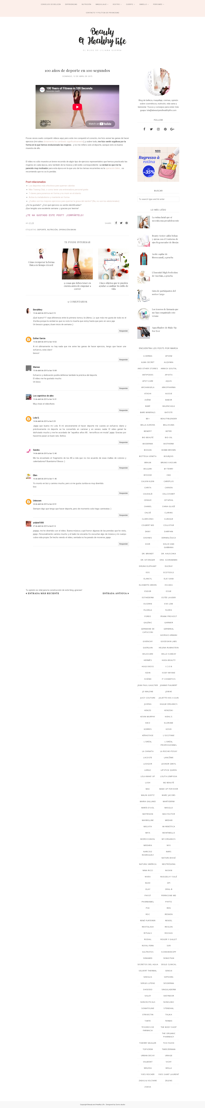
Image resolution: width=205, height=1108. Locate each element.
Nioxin (168, 870)
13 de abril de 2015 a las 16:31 (45, 399)
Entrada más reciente (43, 593)
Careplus (169, 481)
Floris (168, 610)
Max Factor (168, 814)
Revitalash (148, 927)
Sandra (36, 450)
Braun (147, 462)
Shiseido (147, 989)
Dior (147, 544)
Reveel (168, 920)
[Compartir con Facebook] (116, 223)
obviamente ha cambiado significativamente (63, 141)
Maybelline (148, 820)
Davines (148, 537)
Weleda (148, 1068)
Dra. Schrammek (169, 560)
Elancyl (148, 578)
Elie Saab (169, 578)
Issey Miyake (168, 672)
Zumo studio (120, 1104)
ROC (148, 914)
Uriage (169, 1055)
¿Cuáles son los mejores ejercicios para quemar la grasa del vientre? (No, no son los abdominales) (74, 201)
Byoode (148, 475)
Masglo (169, 807)
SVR (169, 945)
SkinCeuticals (147, 1002)
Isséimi (147, 679)
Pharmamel (148, 901)
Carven (169, 487)
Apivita (169, 374)
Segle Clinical (168, 964)
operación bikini (113, 168)
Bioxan (148, 450)
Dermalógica (169, 537)
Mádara (148, 845)
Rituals (148, 933)
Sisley (148, 995)
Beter (169, 431)
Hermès (148, 660)
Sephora (168, 977)
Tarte (148, 1021)
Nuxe (147, 883)
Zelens (169, 1080)
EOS (148, 572)
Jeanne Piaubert (168, 685)
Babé (147, 406)
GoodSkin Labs (169, 641)
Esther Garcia (39, 338)
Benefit (148, 431)
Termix (168, 1021)
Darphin (168, 531)
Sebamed (147, 958)
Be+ (148, 418)
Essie (169, 591)
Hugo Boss (148, 666)
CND (169, 475)
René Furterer (148, 920)
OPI (169, 883)
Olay (147, 889)
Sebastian (168, 958)
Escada (169, 585)
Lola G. (36, 418)
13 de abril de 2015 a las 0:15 (44, 313)
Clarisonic (148, 519)
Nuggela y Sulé (168, 876)
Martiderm (169, 801)
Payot (148, 895)
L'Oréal (148, 741)
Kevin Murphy (147, 716)
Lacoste (147, 757)
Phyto (168, 901)
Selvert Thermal (148, 970)
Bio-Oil (168, 437)
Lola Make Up (148, 776)
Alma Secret (147, 362)
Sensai (168, 970)
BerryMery (37, 309)
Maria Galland (148, 801)
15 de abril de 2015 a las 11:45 (45, 479)
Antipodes (148, 374)
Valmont (148, 1061)
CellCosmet (168, 494)
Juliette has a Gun (169, 698)
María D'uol (147, 807)
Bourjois (168, 456)
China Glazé (168, 506)
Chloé (148, 512)
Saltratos (148, 952)
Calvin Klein (147, 481)
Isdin (148, 672)
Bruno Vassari (169, 462)
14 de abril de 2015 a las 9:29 (44, 421)
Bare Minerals (148, 412)
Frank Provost (169, 616)
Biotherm (169, 443)
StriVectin (148, 1014)
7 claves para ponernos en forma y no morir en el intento (55, 193)
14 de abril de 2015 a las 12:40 (45, 453)
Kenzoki (168, 710)
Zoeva (147, 1087)
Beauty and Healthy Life (96, 1104)
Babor (168, 400)
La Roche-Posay (168, 751)
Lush (147, 782)
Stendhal (169, 1008)
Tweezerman (169, 1049)
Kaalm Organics (169, 704)
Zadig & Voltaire (148, 1080)
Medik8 (169, 820)
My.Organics (169, 839)
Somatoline (147, 1008)
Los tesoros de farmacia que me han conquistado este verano (165, 312)
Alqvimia (168, 362)
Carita (147, 487)
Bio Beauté (148, 437)
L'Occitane (168, 735)
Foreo (147, 616)
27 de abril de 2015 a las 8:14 (44, 526)
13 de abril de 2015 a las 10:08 (45, 371)
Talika (168, 1014)
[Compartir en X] (121, 223)
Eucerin (148, 603)
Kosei (169, 729)
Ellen (35, 475)
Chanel (148, 506)
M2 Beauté (168, 782)
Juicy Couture (147, 698)
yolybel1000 (38, 522)
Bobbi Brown (169, 450)
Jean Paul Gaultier (148, 685)
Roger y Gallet (169, 939)
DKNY (147, 531)
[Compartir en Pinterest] (126, 223)
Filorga (148, 610)
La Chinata (148, 751)
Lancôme (168, 757)
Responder (123, 331)
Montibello (168, 832)
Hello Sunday (168, 654)
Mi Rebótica (168, 826)
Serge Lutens (148, 983)
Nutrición (52, 229)
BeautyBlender (169, 418)
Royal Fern (148, 945)
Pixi (148, 908)
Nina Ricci (148, 870)
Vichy (169, 1061)
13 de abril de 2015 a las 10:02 (45, 342)
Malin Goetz (148, 795)
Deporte (41, 229)
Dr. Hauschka (168, 553)
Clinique (168, 519)
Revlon (169, 927)
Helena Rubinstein (169, 647)
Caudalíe (148, 494)
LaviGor (148, 764)
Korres (148, 729)
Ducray (169, 566)
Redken (169, 914)
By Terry (168, 468)
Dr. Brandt (148, 553)
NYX (169, 845)
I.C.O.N (168, 666)
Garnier (168, 622)
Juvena (147, 704)
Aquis (169, 381)
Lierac (147, 770)
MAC (148, 789)
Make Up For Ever (168, 789)
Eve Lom (168, 603)
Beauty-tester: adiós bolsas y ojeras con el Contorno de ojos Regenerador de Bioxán (165, 239)
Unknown (37, 500)
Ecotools (168, 572)
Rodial (147, 939)
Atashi (147, 393)
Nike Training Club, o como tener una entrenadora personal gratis (58, 189)
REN (169, 908)
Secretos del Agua (148, 964)
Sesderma (168, 983)
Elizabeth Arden (148, 585)
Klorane (168, 723)
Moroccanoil (147, 839)
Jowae (169, 691)
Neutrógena (169, 864)
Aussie (168, 393)
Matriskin (148, 814)
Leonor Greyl (168, 764)
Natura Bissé (169, 858)
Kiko (147, 723)
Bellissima (168, 425)
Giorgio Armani (168, 635)
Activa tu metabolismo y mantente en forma (49, 197)
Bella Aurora (148, 425)
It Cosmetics (169, 679)
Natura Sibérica (148, 864)
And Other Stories (148, 368)
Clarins (169, 512)
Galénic (148, 622)
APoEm (168, 356)
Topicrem (148, 1049)
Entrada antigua (115, 593)
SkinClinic (168, 1002)
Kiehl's (168, 716)
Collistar (168, 525)
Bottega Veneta (147, 456)
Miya (147, 832)
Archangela (147, 387)
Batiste (169, 412)
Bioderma (148, 443)
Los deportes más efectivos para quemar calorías (52, 185)
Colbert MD (148, 525)
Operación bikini (67, 229)
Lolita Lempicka (168, 776)
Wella (169, 1068)
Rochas (169, 933)
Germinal (169, 629)
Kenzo (147, 710)
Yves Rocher (148, 1074)
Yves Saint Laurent (168, 1074)
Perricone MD (168, 895)
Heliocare (147, 654)
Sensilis (148, 977)
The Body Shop (169, 1027)
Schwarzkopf (168, 952)
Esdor (147, 591)
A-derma (147, 356)
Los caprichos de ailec (43, 396)
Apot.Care (147, 381)
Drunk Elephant (147, 566)
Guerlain (148, 647)
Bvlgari (148, 468)
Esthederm (148, 597)
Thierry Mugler (147, 1043)
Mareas (36, 367)
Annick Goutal (169, 368)
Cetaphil (168, 500)
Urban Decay (148, 1055)
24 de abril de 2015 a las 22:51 (45, 504)
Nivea (148, 876)
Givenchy (148, 641)
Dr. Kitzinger (148, 560)
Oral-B (168, 889)
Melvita (148, 826)
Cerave (148, 500)
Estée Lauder (169, 597)
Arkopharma (169, 387)
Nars (168, 851)
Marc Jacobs (168, 795)
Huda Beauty (169, 660)
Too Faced (168, 1043)
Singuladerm (169, 989)
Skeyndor (168, 995)
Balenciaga (169, 406)
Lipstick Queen (169, 770)
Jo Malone (147, 691)
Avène (148, 400)
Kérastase (148, 735)
